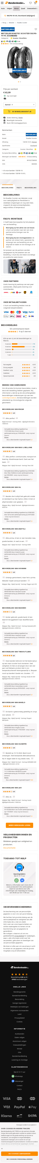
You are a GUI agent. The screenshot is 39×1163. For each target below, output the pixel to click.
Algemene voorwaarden (19, 1010)
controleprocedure (9, 398)
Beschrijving (7, 187)
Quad (23, 8)
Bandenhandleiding (19, 995)
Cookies (19, 1022)
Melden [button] (6, 437)
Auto (3, 8)
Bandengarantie (19, 992)
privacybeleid (19, 936)
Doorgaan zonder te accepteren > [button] (26, 1125)
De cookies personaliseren (19, 1159)
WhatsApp (19, 1076)
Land (19, 1014)
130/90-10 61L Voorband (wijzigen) (20, 16)
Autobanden (19, 1034)
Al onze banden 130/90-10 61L (14, 173)
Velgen (9, 8)
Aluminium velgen (19, 1041)
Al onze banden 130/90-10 (13, 170)
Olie (19, 1052)
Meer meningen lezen (19, 825)
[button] (19, 344)
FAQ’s (19, 187)
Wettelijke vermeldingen (19, 1007)
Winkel (19, 1049)
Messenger (19, 1081)
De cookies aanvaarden (19, 1154)
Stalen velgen (19, 1037)
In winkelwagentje (21, 112)
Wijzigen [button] (34, 142)
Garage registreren (19, 1003)
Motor (16, 8)
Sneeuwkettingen (19, 1045)
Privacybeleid (19, 1018)
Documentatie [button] (9, 848)
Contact (19, 1085)
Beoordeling (30, 187)
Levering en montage (20, 1060)
